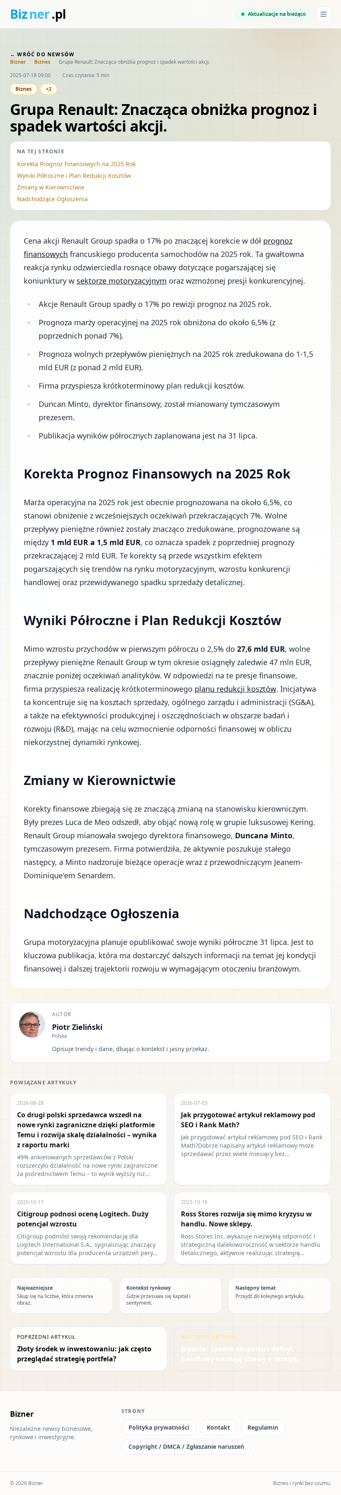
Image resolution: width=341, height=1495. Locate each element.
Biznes (42, 62)
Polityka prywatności (158, 1427)
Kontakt (218, 1427)
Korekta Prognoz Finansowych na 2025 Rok (76, 164)
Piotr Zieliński (77, 1027)
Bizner (18, 62)
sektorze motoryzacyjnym (122, 281)
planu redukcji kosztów (235, 689)
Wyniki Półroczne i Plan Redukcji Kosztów (74, 175)
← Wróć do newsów (42, 54)
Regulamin (262, 1427)
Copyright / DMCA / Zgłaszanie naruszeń (186, 1446)
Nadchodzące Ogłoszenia (52, 199)
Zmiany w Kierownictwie (50, 187)
